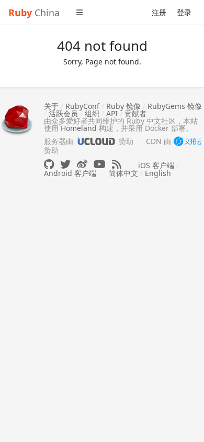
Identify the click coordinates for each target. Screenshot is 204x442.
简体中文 (123, 173)
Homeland (79, 128)
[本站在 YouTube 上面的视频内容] (100, 164)
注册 (159, 12)
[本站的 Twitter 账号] (65, 164)
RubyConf (82, 106)
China (34, 12)
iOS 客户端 (156, 165)
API (112, 113)
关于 (51, 106)
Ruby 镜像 (123, 106)
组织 (92, 113)
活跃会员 (63, 113)
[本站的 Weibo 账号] (82, 164)
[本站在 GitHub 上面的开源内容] (49, 164)
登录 (184, 12)
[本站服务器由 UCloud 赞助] (96, 141)
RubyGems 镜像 (175, 106)
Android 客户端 (70, 173)
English (158, 173)
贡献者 (135, 113)
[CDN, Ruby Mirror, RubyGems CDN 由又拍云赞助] (187, 142)
